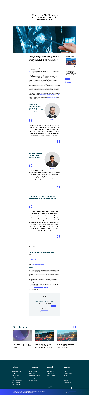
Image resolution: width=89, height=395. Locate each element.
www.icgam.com (52, 285)
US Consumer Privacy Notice (17, 380)
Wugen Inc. (55, 97)
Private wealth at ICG (51, 371)
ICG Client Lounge (50, 373)
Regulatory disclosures (34, 378)
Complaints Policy (33, 371)
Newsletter (41, 303)
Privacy (13, 377)
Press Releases (48, 303)
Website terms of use (16, 384)
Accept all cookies (72, 392)
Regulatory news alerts (44, 311)
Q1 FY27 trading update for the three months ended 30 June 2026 (22, 345)
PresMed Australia (50, 94)
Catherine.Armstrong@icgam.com (37, 264)
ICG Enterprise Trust (51, 375)
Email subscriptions (68, 373)
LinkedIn (36, 287)
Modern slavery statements (34, 375)
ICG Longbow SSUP (51, 377)
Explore (67, 78)
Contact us (66, 371)
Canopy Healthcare (42, 94)
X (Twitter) (40, 287)
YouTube (66, 380)
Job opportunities (67, 382)
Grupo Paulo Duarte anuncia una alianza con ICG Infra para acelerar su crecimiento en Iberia (67, 346)
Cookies (13, 373)
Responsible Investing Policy (17, 378)
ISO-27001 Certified (33, 380)
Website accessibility (16, 382)
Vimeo (65, 378)
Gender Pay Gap (32, 373)
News (44, 12)
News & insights (32, 377)
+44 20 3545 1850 (33, 259)
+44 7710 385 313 (33, 261)
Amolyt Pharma (50, 97)
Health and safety (15, 375)
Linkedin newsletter (44, 310)
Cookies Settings (64, 392)
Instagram (46, 287)
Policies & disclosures (16, 371)
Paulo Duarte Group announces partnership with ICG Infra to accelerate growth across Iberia (43, 346)
